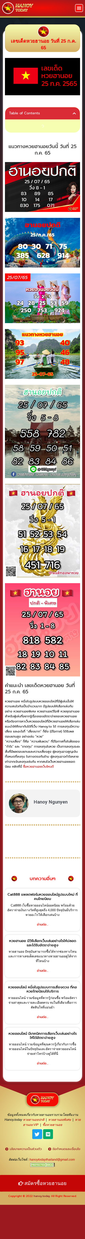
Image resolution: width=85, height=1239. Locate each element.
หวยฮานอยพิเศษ (59, 1119)
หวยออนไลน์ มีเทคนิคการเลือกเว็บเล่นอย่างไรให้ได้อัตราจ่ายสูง (42, 1036)
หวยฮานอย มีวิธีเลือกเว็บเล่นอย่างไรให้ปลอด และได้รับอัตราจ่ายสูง (42, 943)
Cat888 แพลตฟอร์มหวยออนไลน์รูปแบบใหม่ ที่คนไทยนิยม (43, 897)
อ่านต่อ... (42, 924)
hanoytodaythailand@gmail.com (52, 1159)
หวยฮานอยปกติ (33, 1119)
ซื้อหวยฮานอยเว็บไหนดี (38, 766)
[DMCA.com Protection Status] (42, 1164)
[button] (79, 8)
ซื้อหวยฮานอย (52, 1124)
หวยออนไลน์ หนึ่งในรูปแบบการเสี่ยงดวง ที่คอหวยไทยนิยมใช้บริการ (42, 989)
